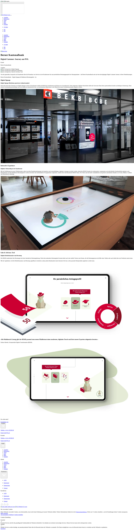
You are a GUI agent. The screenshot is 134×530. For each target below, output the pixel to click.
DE (4, 29)
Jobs (5, 21)
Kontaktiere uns (4, 422)
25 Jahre (6, 27)
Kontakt (6, 24)
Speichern (3, 528)
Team (5, 20)
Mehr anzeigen (4, 513)
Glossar (5, 488)
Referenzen (6, 19)
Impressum (6, 483)
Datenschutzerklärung (81, 512)
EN (4, 31)
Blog (5, 23)
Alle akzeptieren (5, 514)
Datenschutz (7, 485)
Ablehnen (11, 514)
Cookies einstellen (18, 514)
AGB (5, 480)
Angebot (6, 17)
